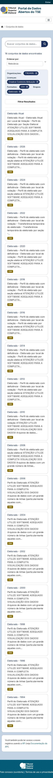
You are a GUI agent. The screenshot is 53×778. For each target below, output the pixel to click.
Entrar (48, 2)
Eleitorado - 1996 (16, 660)
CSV (10, 139)
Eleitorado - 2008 (16, 445)
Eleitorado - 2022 (16, 213)
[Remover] (36, 73)
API (23, 743)
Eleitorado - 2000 (16, 587)
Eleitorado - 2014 (16, 345)
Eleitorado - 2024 (16, 179)
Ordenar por (12, 59)
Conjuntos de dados (14, 26)
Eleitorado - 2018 (16, 279)
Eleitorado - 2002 (16, 551)
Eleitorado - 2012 (16, 379)
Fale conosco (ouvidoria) (12, 771)
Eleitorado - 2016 (16, 312)
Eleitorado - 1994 (16, 697)
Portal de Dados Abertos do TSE (29, 10)
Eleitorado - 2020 (16, 246)
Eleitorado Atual (15, 113)
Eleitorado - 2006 (16, 478)
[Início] (2, 26)
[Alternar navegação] (48, 20)
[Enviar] (44, 44)
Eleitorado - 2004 (16, 515)
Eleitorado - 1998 (16, 624)
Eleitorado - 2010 (16, 412)
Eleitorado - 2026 (16, 146)
